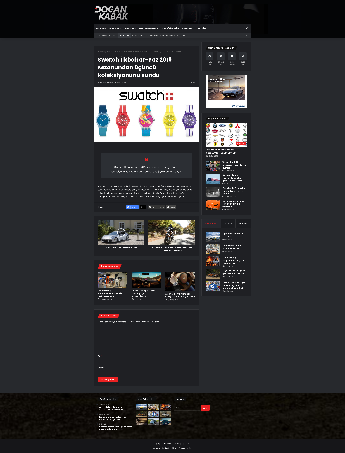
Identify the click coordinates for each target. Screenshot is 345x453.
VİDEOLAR (129, 28)
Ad (100, 356)
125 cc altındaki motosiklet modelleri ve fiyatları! (234, 165)
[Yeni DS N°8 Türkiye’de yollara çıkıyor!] (165, 414)
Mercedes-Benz (147, 28)
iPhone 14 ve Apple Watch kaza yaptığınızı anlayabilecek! (144, 293)
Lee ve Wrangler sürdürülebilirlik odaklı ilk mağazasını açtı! (110, 293)
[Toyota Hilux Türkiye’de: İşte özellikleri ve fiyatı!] (213, 274)
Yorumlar (243, 223)
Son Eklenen (211, 223)
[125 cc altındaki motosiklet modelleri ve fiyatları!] (213, 166)
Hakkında (166, 448)
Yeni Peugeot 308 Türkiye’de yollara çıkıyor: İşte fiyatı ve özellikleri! (160, 35)
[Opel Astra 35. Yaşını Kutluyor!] (213, 237)
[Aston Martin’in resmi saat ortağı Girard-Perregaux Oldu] (180, 281)
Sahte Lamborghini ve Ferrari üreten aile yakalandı (233, 204)
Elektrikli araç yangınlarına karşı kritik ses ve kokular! (234, 260)
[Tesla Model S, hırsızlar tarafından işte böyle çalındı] (213, 192)
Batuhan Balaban (106, 83)
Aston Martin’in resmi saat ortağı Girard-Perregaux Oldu (180, 295)
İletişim (201, 28)
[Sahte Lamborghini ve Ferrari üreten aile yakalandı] (213, 205)
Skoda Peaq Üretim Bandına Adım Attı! (232, 247)
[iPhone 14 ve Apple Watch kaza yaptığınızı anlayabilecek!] (146, 280)
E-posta (102, 367)
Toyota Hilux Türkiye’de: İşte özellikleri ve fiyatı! (234, 272)
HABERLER (114, 28)
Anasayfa (103, 51)
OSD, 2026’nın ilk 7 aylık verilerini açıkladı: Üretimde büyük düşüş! (233, 285)
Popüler (228, 223)
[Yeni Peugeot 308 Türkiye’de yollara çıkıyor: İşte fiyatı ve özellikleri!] (165, 421)
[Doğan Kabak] (111, 12)
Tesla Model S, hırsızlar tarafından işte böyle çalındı (233, 191)
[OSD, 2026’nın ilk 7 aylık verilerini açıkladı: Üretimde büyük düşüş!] (213, 286)
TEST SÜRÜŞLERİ (169, 28)
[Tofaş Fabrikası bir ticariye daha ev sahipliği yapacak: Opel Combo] (153, 421)
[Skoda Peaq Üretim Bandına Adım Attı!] (213, 249)
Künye (174, 448)
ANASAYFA (101, 28)
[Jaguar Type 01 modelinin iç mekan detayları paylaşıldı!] (141, 421)
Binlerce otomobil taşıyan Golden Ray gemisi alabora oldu (232, 178)
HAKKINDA (187, 28)
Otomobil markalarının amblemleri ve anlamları (221, 151)
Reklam (182, 448)
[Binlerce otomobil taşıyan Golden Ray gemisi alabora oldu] (213, 179)
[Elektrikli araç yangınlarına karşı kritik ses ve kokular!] (213, 261)
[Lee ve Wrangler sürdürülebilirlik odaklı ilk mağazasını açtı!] (112, 280)
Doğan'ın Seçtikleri (117, 51)
